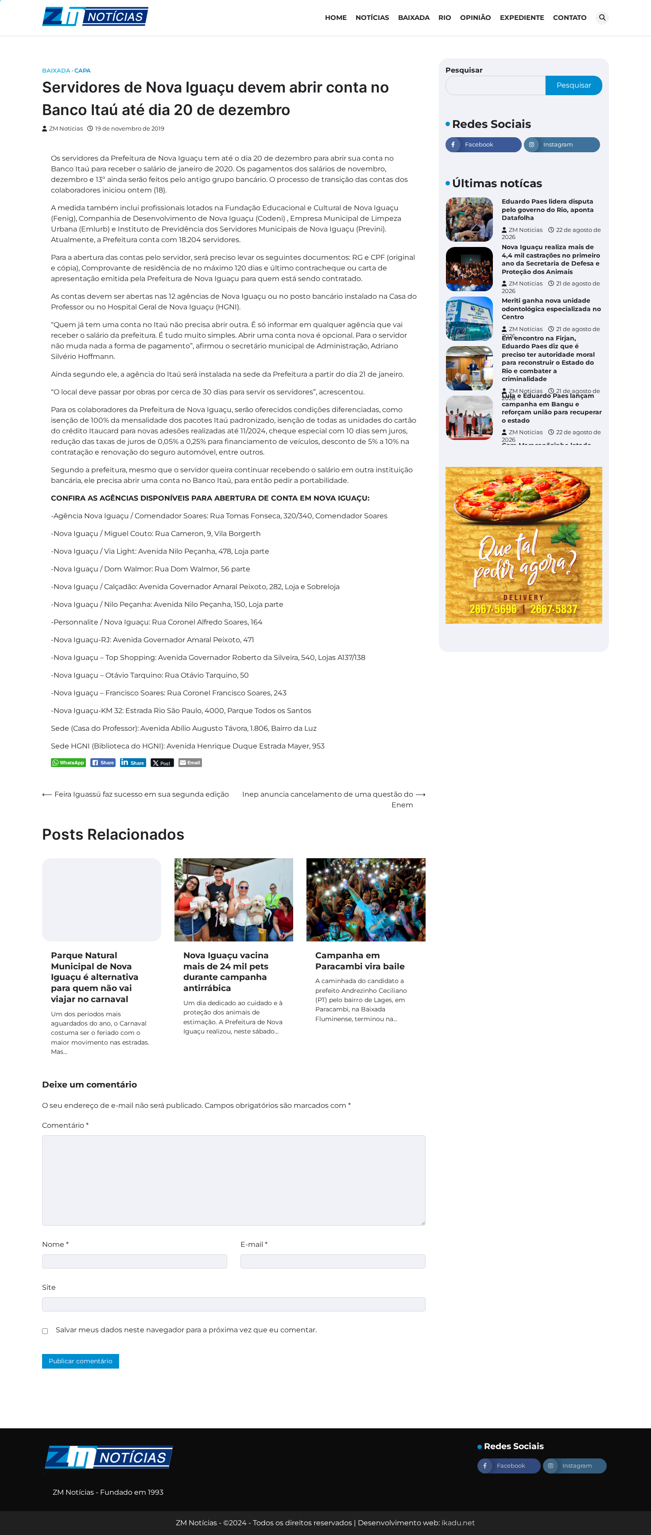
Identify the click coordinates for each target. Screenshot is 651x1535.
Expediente (522, 17)
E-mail (253, 1244)
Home (336, 17)
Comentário (65, 1125)
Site (49, 1287)
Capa (82, 70)
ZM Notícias (66, 128)
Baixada (414, 17)
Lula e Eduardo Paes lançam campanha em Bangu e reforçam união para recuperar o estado (552, 368)
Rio (444, 17)
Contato (570, 17)
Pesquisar (464, 70)
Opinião (475, 17)
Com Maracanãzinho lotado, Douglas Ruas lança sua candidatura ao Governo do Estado (547, 417)
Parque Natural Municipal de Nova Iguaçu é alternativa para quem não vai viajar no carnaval (95, 977)
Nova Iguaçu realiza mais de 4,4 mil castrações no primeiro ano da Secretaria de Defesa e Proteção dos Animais (551, 219)
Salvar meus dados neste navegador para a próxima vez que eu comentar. (186, 1330)
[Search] (602, 18)
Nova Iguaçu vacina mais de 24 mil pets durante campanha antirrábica (226, 971)
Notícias (372, 17)
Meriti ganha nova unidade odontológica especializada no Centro (551, 269)
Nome (55, 1244)
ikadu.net (458, 1523)
